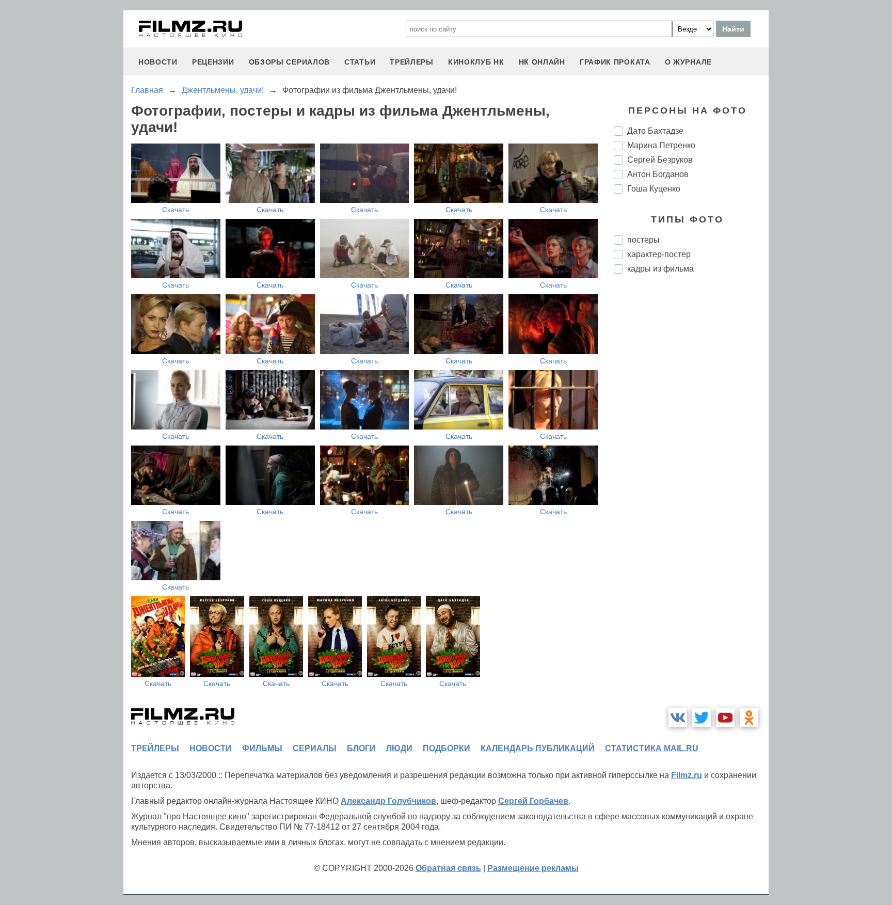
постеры (643, 239)
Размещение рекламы (533, 868)
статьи (359, 62)
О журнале (688, 62)
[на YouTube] (725, 717)
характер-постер (659, 254)
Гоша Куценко (653, 188)
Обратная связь (448, 868)
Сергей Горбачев (533, 801)
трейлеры (412, 62)
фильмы (262, 748)
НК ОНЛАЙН (542, 62)
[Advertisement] (691, 454)
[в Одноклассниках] (749, 717)
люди (399, 748)
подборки (446, 748)
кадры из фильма (660, 268)
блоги (361, 748)
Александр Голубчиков (388, 801)
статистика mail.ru (651, 748)
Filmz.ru (686, 775)
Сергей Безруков (660, 159)
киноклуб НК (476, 62)
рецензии (213, 62)
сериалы (315, 748)
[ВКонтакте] (677, 717)
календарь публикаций (538, 748)
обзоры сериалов (289, 62)
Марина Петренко (661, 145)
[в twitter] (701, 717)
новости (158, 62)
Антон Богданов (658, 174)
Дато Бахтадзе (655, 130)
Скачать (175, 209)
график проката (615, 62)
